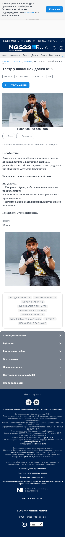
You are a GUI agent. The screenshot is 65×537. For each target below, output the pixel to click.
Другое (28, 62)
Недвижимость (10, 41)
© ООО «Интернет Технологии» (32, 517)
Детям (34, 55)
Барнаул (7, 62)
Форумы (52, 41)
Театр (26, 55)
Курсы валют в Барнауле (33, 306)
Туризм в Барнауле (32, 302)
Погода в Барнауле (19, 298)
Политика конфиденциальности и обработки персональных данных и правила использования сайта (32, 482)
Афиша (18, 62)
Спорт (44, 55)
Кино (4, 55)
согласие (29, 12)
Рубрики (8, 343)
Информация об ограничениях (32, 469)
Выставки (54, 55)
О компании (10, 359)
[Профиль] (61, 48)
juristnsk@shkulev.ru (32, 442)
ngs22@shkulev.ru (45, 437)
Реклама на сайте (14, 351)
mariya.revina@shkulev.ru (22, 457)
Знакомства (28, 41)
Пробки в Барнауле (32, 315)
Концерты (15, 55)
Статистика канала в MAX (19, 375)
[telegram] (29, 402)
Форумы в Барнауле (45, 298)
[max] (36, 402)
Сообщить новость (14, 335)
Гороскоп (49, 319)
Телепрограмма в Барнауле (25, 319)
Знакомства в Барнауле (32, 310)
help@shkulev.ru (39, 444)
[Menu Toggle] (3, 48)
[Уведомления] (54, 48)
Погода (41, 41)
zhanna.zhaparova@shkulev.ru (22, 452)
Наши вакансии (12, 367)
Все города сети (13, 382)
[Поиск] (46, 48)
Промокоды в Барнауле (32, 323)
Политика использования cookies (32, 473)
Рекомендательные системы (32, 477)
